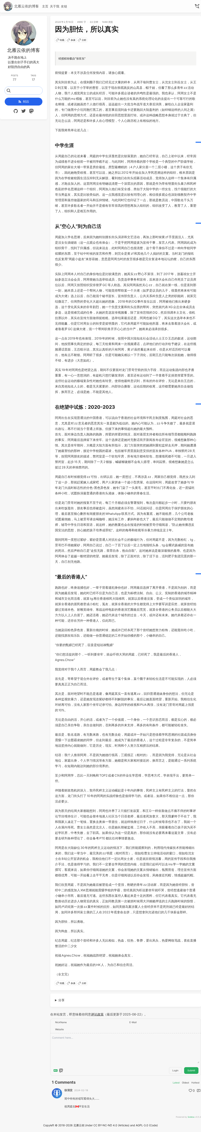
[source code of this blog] (15, 112)
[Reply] (198, 1090)
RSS (26, 102)
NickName (61, 1022)
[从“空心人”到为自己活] (198, 223)
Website (59, 1029)
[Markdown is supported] (55, 1070)
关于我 (54, 6)
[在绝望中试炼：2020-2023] (198, 404)
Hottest (195, 1083)
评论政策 (97, 1014)
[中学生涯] (198, 142)
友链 (64, 6)
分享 (61, 1000)
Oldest (185, 1083)
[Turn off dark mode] (197, 6)
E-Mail (133, 1022)
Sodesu (191, 1117)
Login (175, 1070)
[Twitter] (23, 112)
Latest (176, 1083)
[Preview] (61, 1070)
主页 (45, 6)
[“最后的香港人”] (198, 573)
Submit (191, 1070)
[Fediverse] (31, 112)
